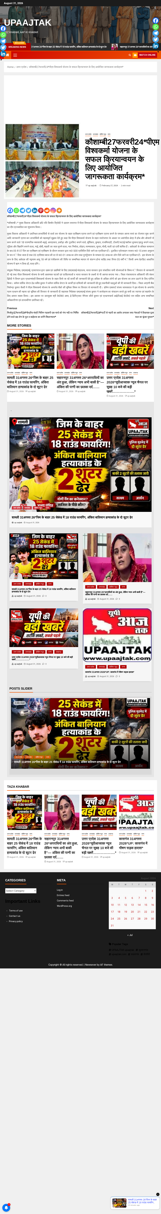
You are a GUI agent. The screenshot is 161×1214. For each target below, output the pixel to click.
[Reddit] (47, 208)
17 (112, 911)
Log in (60, 890)
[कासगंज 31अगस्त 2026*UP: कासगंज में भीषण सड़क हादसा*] (136, 812)
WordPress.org (64, 906)
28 (139, 918)
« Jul (130, 935)
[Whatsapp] (16, 208)
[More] (59, 208)
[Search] (130, 55)
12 (125, 904)
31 (112, 925)
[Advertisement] (80, 99)
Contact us (14, 916)
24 (112, 918)
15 (145, 904)
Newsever (90, 964)
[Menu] (15, 55)
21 (139, 911)
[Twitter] (28, 208)
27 (132, 918)
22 (145, 911)
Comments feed (65, 900)
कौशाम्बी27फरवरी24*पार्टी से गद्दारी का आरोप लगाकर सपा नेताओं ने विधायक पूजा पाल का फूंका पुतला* (117, 312)
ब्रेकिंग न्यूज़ (103, 134)
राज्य (109, 134)
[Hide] (1, 60)
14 (139, 904)
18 (118, 911)
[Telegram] (22, 208)
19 (125, 911)
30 (152, 918)
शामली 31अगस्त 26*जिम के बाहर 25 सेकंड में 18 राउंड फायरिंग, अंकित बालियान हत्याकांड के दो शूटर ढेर (30, 382)
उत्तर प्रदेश (88, 134)
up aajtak (92, 185)
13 (132, 904)
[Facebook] (10, 208)
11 (118, 904)
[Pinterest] (41, 208)
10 (112, 904)
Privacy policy (16, 921)
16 (152, 904)
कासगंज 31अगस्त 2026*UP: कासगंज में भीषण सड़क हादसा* (133, 843)
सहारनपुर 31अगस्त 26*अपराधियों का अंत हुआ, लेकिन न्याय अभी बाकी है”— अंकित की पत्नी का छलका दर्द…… (80, 382)
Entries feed (63, 895)
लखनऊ (135, 373)
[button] (15, 55)
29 (145, 918)
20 (132, 911)
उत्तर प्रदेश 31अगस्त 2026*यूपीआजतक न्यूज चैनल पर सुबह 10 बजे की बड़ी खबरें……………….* (73, 762)
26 (125, 918)
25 (118, 918)
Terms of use (16, 910)
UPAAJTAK (27, 22)
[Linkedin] (34, 208)
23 (152, 911)
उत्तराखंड (95, 134)
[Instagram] (53, 208)
